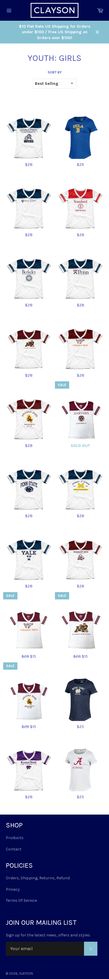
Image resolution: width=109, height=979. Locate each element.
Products (15, 837)
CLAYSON (26, 974)
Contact (14, 849)
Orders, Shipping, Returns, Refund (38, 878)
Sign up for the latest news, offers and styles (48, 935)
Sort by (55, 72)
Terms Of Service (21, 900)
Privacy (13, 889)
